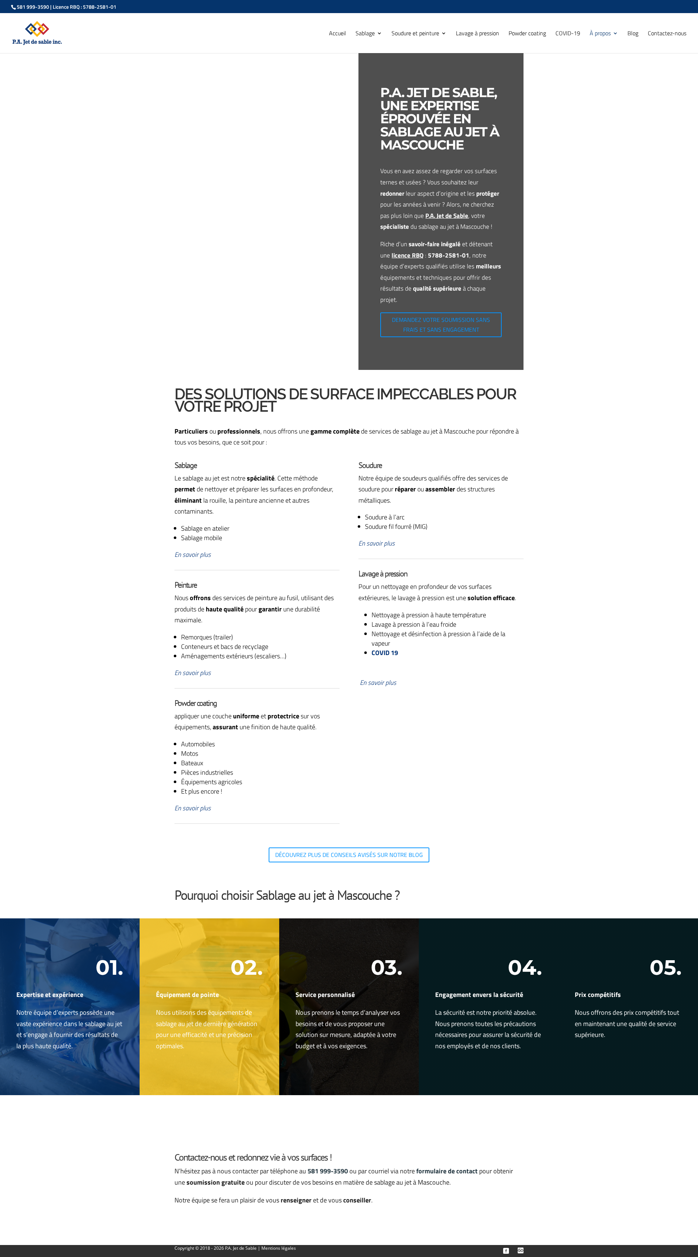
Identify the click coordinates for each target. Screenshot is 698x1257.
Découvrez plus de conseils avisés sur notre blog (349, 854)
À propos (600, 34)
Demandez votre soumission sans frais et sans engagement (441, 324)
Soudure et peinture (415, 34)
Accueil (337, 34)
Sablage (365, 34)
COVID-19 (567, 34)
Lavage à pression (477, 34)
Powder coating (527, 34)
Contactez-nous (667, 34)
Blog (632, 34)
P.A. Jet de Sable (241, 1248)
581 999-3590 (33, 7)
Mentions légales (278, 1248)
